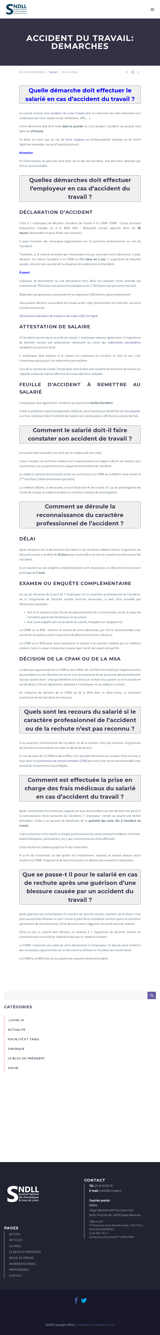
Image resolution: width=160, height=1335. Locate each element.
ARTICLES (15, 1240)
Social (53, 72)
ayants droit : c (83, 679)
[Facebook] (76, 1300)
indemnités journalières (124, 342)
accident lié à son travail (67, 113)
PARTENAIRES (18, 1269)
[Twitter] (84, 1300)
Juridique (16, 1049)
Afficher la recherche (152, 995)
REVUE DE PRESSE (21, 1258)
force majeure (75, 139)
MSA (92, 228)
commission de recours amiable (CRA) (61, 761)
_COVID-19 (16, 1020)
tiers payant (132, 411)
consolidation (80, 919)
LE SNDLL (15, 1246)
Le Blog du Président (26, 1058)
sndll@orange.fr (111, 1190)
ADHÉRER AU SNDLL (22, 1264)
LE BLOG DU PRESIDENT (25, 1252)
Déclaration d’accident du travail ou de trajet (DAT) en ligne (58, 316)
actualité (16, 1029)
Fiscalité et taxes (23, 1039)
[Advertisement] (80, 1113)
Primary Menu (152, 9)
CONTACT (15, 1275)
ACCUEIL (15, 1234)
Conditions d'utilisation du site (96, 1325)
